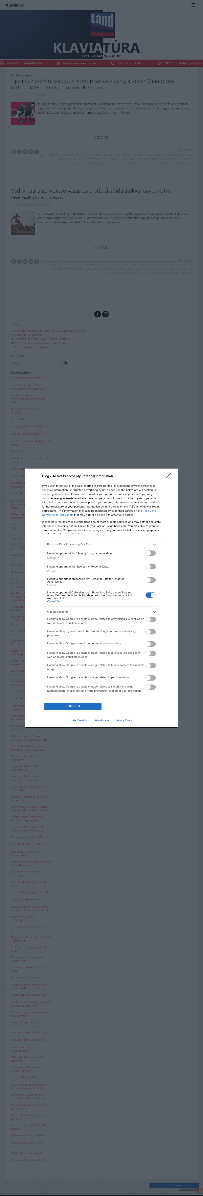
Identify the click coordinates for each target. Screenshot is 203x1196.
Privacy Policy (124, 720)
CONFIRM (73, 706)
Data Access (101, 720)
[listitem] (101, 544)
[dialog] (101, 598)
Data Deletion (79, 720)
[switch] (151, 553)
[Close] (170, 476)
